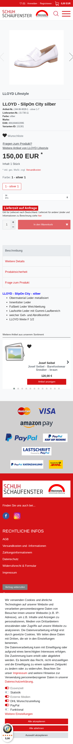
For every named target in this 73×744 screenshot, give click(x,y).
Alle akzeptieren (36, 721)
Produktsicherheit (16, 271)
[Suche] (56, 13)
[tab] (36, 250)
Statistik (15, 692)
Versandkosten (33, 170)
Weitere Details (15, 261)
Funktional (16, 709)
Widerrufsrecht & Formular (19, 565)
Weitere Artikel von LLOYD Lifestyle (25, 148)
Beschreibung (13, 250)
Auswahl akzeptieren (36, 735)
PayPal (14, 705)
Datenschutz (11, 559)
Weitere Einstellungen (19, 714)
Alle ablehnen (36, 728)
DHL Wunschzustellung (25, 701)
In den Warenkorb (43, 224)
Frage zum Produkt (17, 282)
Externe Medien (20, 697)
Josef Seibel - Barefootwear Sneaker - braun (46, 368)
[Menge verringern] (13, 227)
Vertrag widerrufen (15, 587)
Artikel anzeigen (46, 381)
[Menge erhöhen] (13, 222)
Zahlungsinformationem (17, 552)
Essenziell (16, 688)
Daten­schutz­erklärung (19, 681)
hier (40, 215)
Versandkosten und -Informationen (24, 545)
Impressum (20, 673)
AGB (5, 539)
